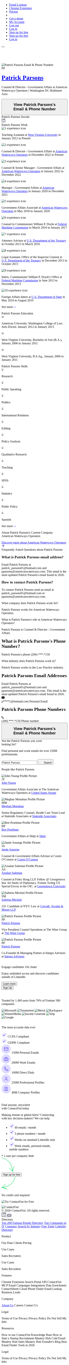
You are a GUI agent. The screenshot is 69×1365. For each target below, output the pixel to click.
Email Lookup (18, 4)
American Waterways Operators (21, 171)
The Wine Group (14, 933)
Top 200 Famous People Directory (22, 1223)
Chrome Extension (20, 8)
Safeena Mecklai (12, 899)
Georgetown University (51, 886)
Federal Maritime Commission (20, 280)
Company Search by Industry (23, 1226)
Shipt (42, 836)
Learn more (9, 983)
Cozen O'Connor (27, 859)
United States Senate (43, 792)
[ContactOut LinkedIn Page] (4, 1216)
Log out (14, 25)
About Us (7, 1305)
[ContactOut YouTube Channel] (9, 1216)
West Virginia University (43, 134)
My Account (16, 22)
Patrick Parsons (22, 77)
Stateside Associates (44, 816)
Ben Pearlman (10, 829)
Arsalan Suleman (12, 872)
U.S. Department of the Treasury (46, 240)
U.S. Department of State (46, 297)
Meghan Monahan (13, 806)
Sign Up (7, 987)
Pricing (13, 11)
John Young (9, 782)
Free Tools (47, 1226)
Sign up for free (18, 32)
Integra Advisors (14, 956)
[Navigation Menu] (3, 46)
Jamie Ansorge (10, 849)
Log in (13, 28)
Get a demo (16, 18)
